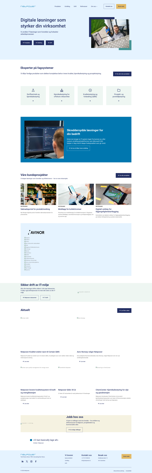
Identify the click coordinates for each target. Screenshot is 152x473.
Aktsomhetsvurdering (119, 470)
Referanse (24, 206)
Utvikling (67, 6)
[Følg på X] (27, 461)
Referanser (83, 6)
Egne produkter (68, 458)
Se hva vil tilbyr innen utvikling (79, 148)
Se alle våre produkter (123, 74)
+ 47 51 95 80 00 (86, 458)
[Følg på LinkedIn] (22, 461)
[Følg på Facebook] (36, 461)
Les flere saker (125, 310)
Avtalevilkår (128, 470)
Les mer (26, 361)
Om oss (93, 6)
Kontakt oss (109, 6)
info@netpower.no (86, 460)
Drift (75, 6)
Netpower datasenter (30, 297)
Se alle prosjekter (125, 175)
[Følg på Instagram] (31, 461)
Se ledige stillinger (75, 430)
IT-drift (46, 297)
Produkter (58, 6)
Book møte (121, 6)
